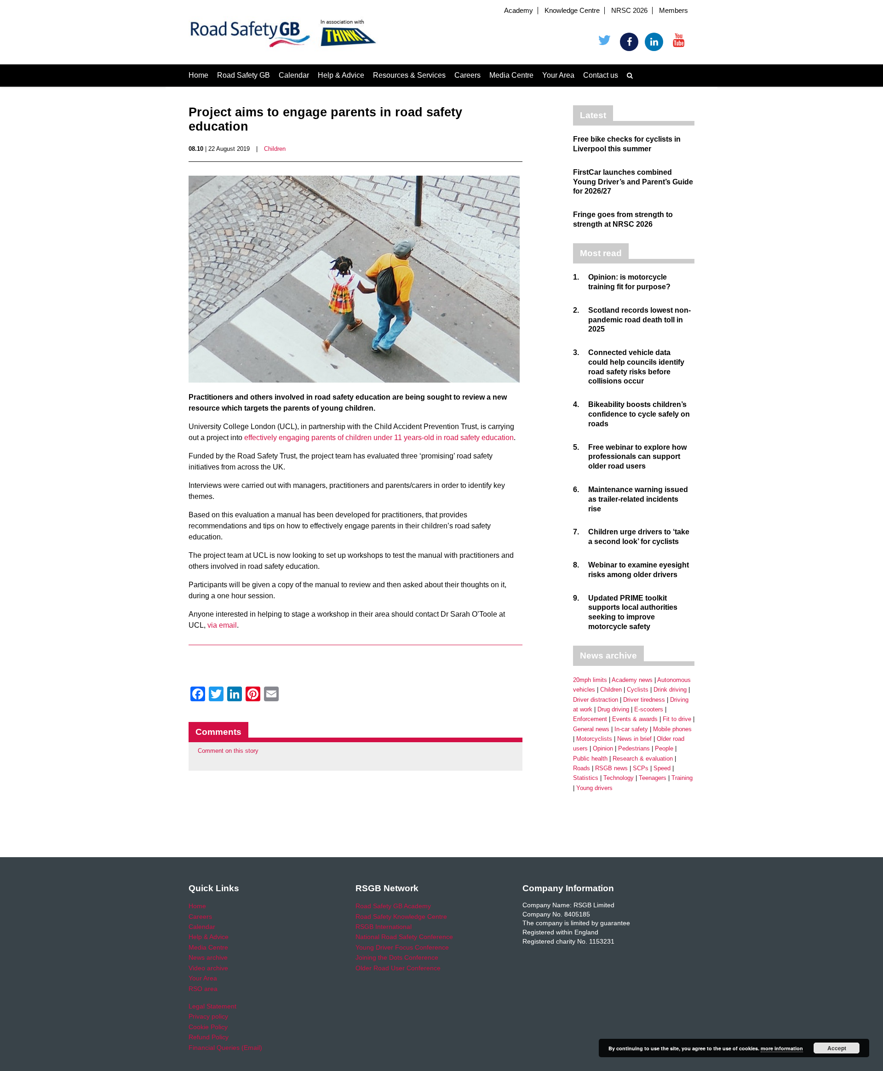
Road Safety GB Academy (393, 906)
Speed (662, 768)
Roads (581, 768)
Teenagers (652, 777)
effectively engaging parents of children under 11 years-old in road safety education (379, 437)
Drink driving (670, 689)
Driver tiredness (644, 699)
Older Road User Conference (398, 968)
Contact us (600, 75)
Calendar (294, 75)
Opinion (603, 748)
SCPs (640, 768)
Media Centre (511, 75)
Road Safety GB (243, 75)
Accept (836, 1048)
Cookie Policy (208, 1027)
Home (198, 75)
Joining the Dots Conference (396, 957)
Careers (467, 75)
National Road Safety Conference (404, 936)
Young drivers (594, 788)
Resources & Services (409, 75)
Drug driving (613, 709)
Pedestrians (634, 748)
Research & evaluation (643, 758)
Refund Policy (209, 1037)
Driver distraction (595, 699)
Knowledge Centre (572, 10)
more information (782, 1048)
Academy (518, 10)
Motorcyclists (594, 738)
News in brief (634, 738)
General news (591, 729)
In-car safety (631, 729)
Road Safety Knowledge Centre (401, 916)
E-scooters (648, 709)
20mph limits (590, 679)
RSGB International (383, 926)
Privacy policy (208, 1016)
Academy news (632, 679)
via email (222, 625)
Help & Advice (341, 75)
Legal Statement (212, 1006)
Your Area (558, 75)
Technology (618, 777)
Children (275, 148)
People (664, 748)
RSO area (203, 988)
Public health (590, 758)
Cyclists (637, 689)
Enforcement (590, 719)
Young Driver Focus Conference (402, 947)
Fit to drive (677, 719)
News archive (208, 957)
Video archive (208, 968)
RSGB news (611, 768)
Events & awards (635, 719)
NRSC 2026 (629, 10)
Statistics (585, 777)
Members (673, 10)
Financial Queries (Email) (225, 1047)
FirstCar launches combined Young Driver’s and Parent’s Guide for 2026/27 (633, 181)
